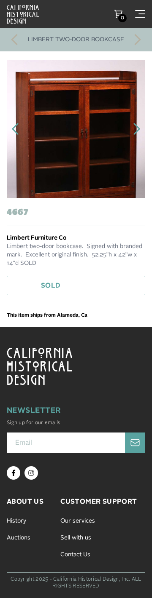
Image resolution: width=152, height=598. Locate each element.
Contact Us (75, 555)
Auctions (18, 538)
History (16, 521)
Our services (77, 521)
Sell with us (75, 538)
